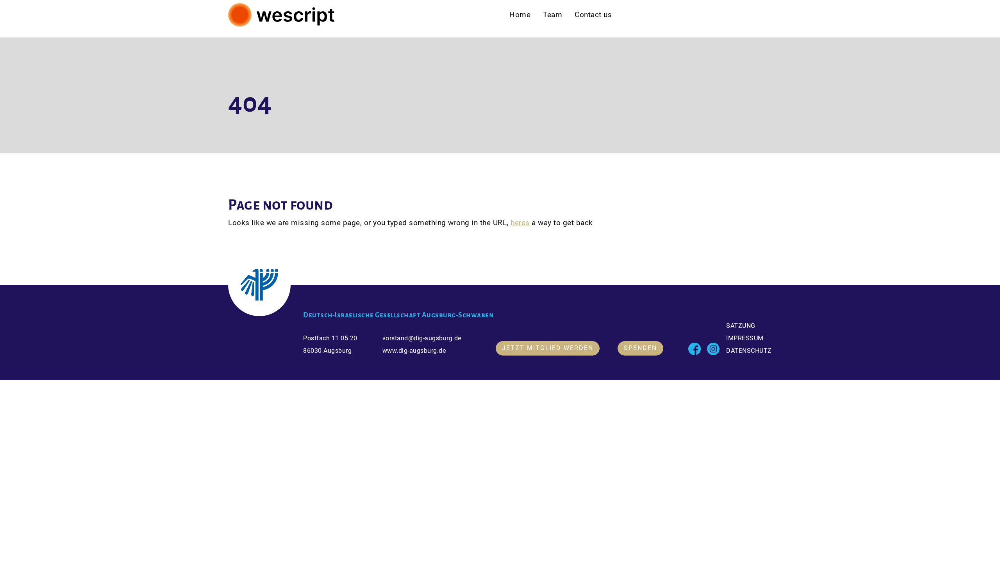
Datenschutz (749, 350)
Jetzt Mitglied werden (547, 348)
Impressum (745, 337)
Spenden (640, 348)
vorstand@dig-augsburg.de (421, 337)
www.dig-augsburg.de (414, 350)
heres (520, 222)
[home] (281, 15)
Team (552, 14)
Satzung (740, 325)
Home (519, 14)
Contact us (593, 14)
